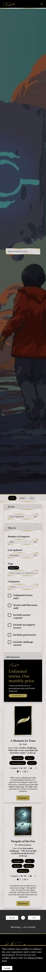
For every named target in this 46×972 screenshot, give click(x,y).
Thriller (17, 865)
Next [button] (34, 918)
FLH (25, 744)
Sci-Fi (31, 762)
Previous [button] (12, 918)
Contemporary (17, 762)
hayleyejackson (24, 844)
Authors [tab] (22, 498)
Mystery (28, 865)
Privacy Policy (35, 958)
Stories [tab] (12, 498)
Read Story (23, 797)
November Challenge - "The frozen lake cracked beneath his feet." (23, 850)
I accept (7, 968)
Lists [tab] (31, 498)
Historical (23, 870)
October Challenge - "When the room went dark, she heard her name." (23, 750)
